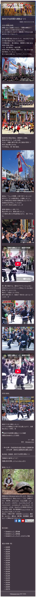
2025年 (8, 549)
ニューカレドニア (24, 503)
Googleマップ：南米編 (13, 533)
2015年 (8, 571)
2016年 (8, 569)
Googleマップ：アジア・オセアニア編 (18, 536)
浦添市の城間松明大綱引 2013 (22, 449)
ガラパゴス (15, 500)
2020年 (8, 560)
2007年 (8, 589)
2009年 (8, 584)
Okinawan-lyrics (15, 594)
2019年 (8, 562)
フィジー (7, 503)
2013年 (8, 576)
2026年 (8, 547)
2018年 (8, 564)
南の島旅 (13, 6)
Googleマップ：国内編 (13, 531)
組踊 (31, 516)
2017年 (8, 567)
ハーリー (26, 514)
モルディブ (18, 507)
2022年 (8, 556)
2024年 (8, 551)
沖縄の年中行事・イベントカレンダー (14, 461)
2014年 (8, 573)
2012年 (8, 578)
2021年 (8, 558)
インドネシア (26, 505)
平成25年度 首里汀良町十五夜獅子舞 (22, 447)
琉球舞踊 (26, 516)
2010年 (8, 582)
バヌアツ (14, 503)
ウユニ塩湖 (23, 500)
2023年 (8, 553)
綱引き (14, 516)
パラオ (11, 507)
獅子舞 (19, 516)
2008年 (8, 587)
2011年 (8, 580)
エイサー (7, 516)
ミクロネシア (16, 505)
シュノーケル (26, 509)
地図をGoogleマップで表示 (10, 435)
